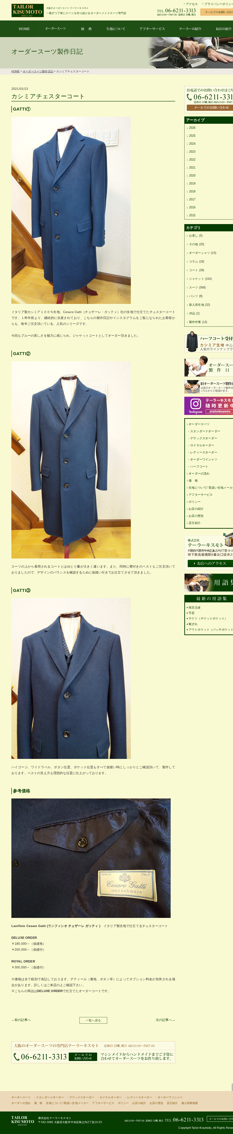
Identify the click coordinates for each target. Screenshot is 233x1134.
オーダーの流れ (199, 473)
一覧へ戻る (93, 1020)
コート (193, 270)
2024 (192, 143)
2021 (192, 167)
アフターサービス (201, 494)
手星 (192, 613)
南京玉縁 (195, 607)
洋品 (192, 313)
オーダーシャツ (199, 253)
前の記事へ (23, 1020)
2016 (192, 207)
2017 (192, 199)
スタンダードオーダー (205, 431)
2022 (192, 159)
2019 (192, 183)
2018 (192, 191)
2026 (192, 127)
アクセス (192, 4)
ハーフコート (199, 466)
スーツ (193, 287)
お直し (193, 235)
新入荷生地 (196, 304)
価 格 (193, 480)
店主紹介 (195, 523)
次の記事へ (164, 1020)
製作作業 (195, 322)
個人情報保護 (189, 1103)
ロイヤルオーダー (202, 445)
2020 (192, 175)
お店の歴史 (196, 516)
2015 (192, 215)
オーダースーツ (199, 424)
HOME (15, 71)
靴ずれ (193, 624)
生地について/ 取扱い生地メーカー (67, 1103)
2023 (192, 151)
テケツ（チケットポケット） (208, 618)
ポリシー (195, 501)
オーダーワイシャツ (203, 459)
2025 (192, 135)
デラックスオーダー (203, 438)
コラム (193, 261)
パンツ (193, 296)
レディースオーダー (203, 452)
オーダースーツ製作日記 (38, 71)
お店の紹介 (196, 508)
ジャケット (196, 278)
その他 (193, 244)
